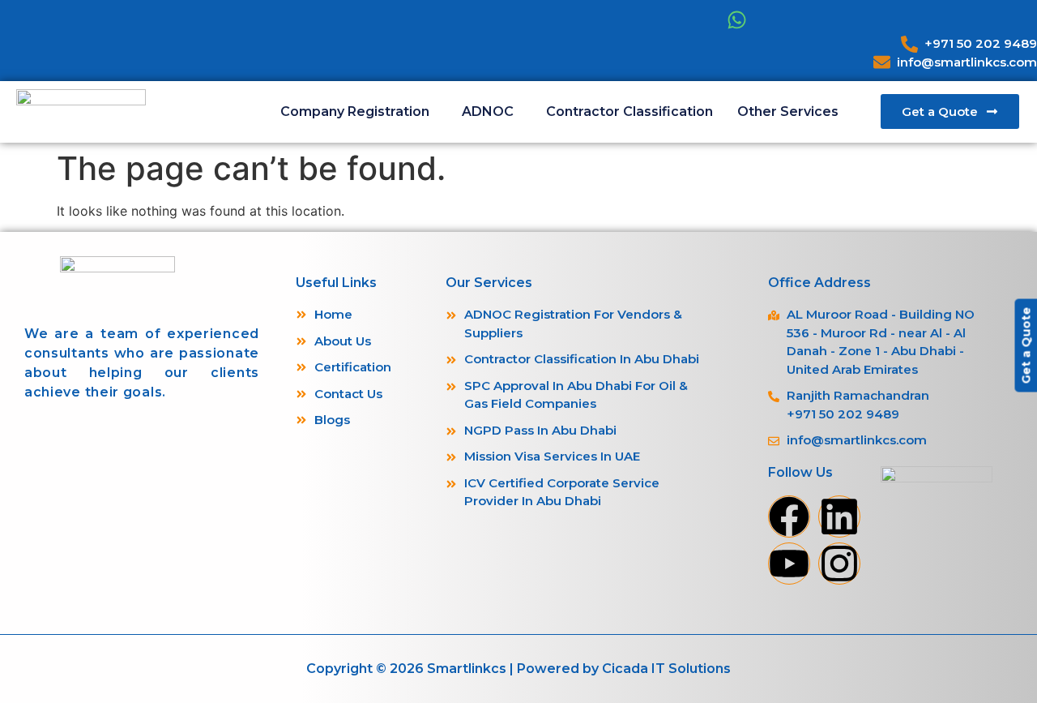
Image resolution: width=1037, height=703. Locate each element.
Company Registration (354, 111)
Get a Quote (1025, 345)
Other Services (788, 111)
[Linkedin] (839, 516)
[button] (359, 112)
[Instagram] (839, 563)
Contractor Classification (629, 111)
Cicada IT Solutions (666, 668)
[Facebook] (789, 516)
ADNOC (488, 111)
